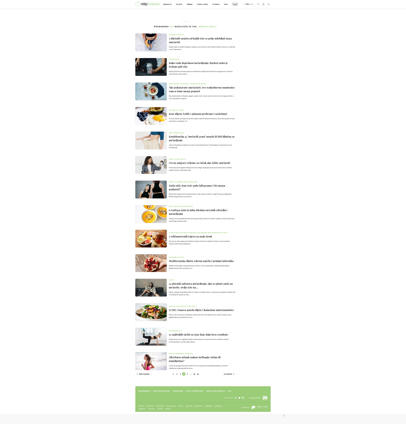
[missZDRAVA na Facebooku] (235, 398)
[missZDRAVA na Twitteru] (239, 398)
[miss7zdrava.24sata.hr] (147, 4)
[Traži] (258, 4)
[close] (284, 415)
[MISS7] (235, 4)
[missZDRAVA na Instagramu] (243, 398)
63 (198, 374)
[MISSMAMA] (248, 4)
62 (194, 374)
